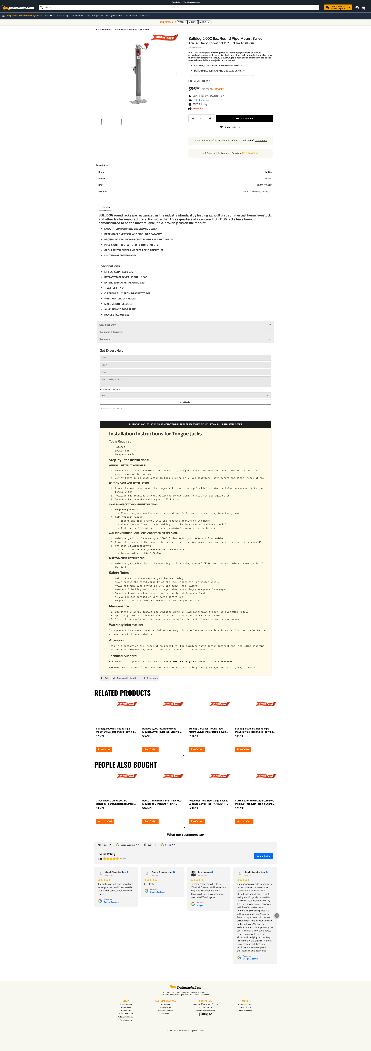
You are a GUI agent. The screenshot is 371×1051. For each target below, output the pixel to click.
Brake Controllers (126, 1014)
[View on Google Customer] (101, 873)
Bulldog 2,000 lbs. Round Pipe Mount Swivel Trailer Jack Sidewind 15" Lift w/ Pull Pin (208, 730)
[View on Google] (193, 873)
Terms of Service (245, 1011)
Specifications (106, 325)
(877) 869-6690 (250, 153)
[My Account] (357, 7)
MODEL (203, 22)
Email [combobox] (103, 395)
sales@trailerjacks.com (205, 1011)
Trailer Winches (77, 15)
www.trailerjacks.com (187, 661)
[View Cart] (363, 7)
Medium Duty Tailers (139, 29)
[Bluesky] (210, 1014)
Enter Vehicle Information (196, 2)
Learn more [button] (261, 140)
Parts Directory (126, 1020)
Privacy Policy (245, 1007)
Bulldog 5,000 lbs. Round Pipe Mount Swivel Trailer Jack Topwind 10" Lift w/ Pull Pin (254, 730)
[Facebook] (200, 1014)
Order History (131, 15)
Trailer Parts (106, 29)
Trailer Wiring (62, 15)
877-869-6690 (205, 1007)
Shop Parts (12, 15)
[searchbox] (178, 7)
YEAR (181, 22)
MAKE (192, 22)
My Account (165, 1004)
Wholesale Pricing (245, 1004)
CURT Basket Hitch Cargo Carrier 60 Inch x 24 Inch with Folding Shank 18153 (254, 802)
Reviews (103, 339)
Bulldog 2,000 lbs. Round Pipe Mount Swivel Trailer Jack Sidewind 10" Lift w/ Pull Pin (161, 730)
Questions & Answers (110, 332)
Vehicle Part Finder (125, 1017)
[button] (208, 96)
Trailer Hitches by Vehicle (30, 15)
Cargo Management (94, 15)
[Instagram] (206, 1014)
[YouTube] (203, 1014)
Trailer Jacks (49, 15)
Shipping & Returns (165, 1011)
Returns (165, 1014)
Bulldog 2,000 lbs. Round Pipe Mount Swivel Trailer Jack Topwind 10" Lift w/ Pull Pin (115, 730)
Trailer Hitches (126, 1004)
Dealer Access (145, 15)
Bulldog (269, 172)
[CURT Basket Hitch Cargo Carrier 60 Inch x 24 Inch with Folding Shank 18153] (246, 785)
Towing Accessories (113, 15)
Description (105, 207)
